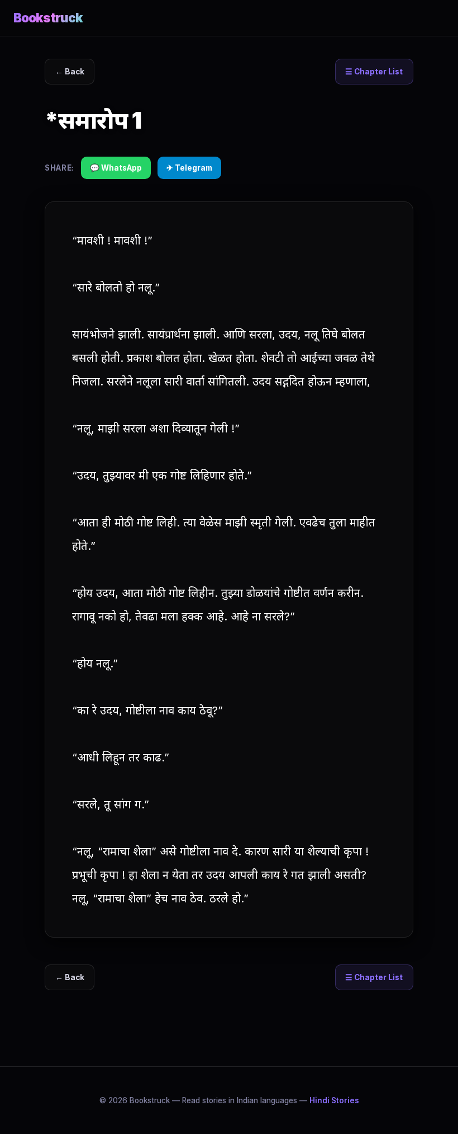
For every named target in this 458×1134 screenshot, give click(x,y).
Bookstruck (48, 17)
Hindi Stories (334, 1100)
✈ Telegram (189, 167)
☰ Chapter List (374, 71)
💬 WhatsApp (116, 167)
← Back (69, 71)
